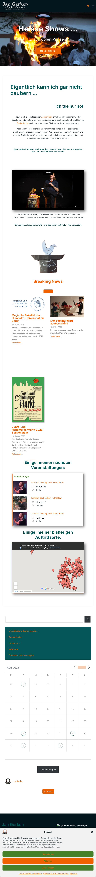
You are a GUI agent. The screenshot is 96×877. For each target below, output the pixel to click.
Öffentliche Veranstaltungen (21, 655)
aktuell (48, 291)
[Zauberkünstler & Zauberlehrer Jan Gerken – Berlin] (16, 6)
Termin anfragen (48, 769)
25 (23, 733)
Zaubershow (46, 117)
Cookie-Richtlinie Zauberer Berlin (30, 874)
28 (23, 684)
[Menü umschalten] (93, 6)
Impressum (73, 874)
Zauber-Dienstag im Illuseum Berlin (47, 482)
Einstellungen (48, 868)
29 (73, 733)
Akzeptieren (48, 854)
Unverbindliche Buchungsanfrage (23, 631)
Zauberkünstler (15, 637)
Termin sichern (48, 55)
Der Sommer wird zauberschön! (61, 322)
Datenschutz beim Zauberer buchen (55, 874)
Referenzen (14, 649)
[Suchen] (87, 619)
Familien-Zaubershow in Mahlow (46, 498)
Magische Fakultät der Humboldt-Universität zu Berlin (28, 318)
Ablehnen (48, 861)
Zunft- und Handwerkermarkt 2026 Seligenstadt (27, 429)
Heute (81, 667)
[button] (92, 832)
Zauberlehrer (23, 123)
